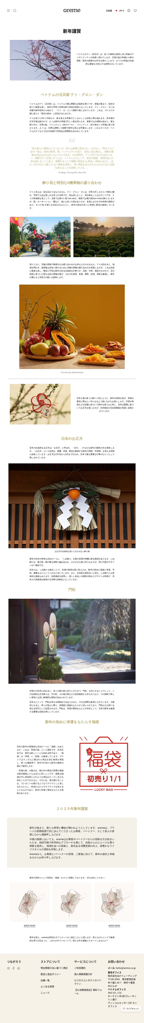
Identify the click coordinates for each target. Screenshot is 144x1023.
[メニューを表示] (8, 10)
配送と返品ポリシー (51, 974)
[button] (15, 10)
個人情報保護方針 (83, 974)
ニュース (45, 992)
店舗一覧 (45, 980)
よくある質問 (47, 986)
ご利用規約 (80, 968)
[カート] (135, 10)
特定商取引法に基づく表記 (54, 968)
